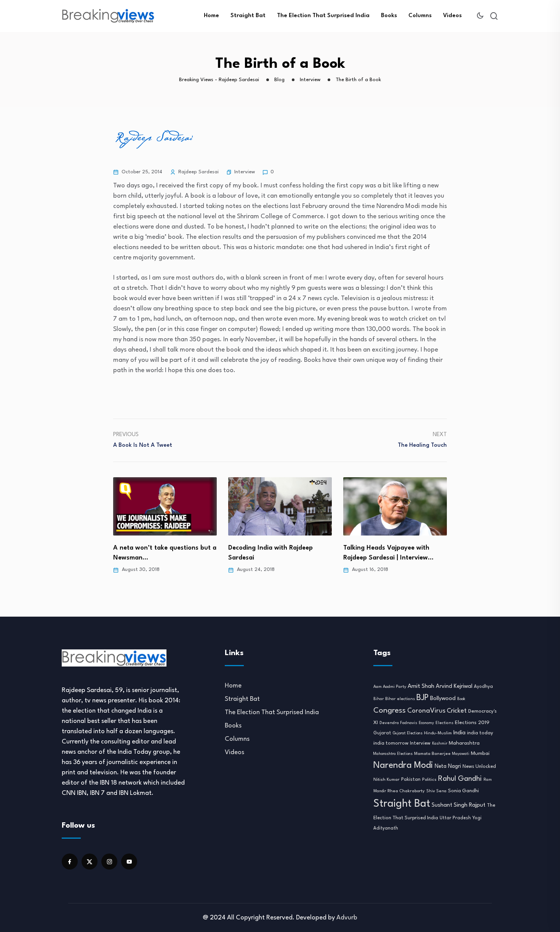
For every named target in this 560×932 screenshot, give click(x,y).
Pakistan (411, 779)
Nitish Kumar (386, 779)
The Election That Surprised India (323, 16)
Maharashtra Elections (393, 754)
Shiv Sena (436, 791)
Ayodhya (483, 686)
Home (211, 16)
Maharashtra (464, 743)
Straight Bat (248, 16)
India (459, 733)
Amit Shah (421, 686)
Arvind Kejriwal (454, 686)
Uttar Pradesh (455, 818)
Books (389, 16)
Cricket (457, 711)
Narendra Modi (403, 765)
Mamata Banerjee (432, 753)
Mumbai (480, 753)
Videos (452, 16)
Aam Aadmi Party (389, 687)
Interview (244, 171)
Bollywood (443, 698)
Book (461, 699)
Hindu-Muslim (438, 733)
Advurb (346, 917)
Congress (389, 711)
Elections (444, 723)
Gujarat (382, 733)
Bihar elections (400, 699)
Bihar (378, 699)
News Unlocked (479, 766)
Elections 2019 (472, 722)
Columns (420, 16)
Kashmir (439, 743)
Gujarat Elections (407, 733)
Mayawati (460, 754)
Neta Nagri (448, 766)
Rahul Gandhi (460, 779)
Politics (429, 779)
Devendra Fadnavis (398, 723)
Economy (426, 723)
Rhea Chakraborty (406, 791)
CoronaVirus (426, 711)
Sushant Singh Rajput (458, 805)
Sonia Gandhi (463, 790)
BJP (422, 698)
